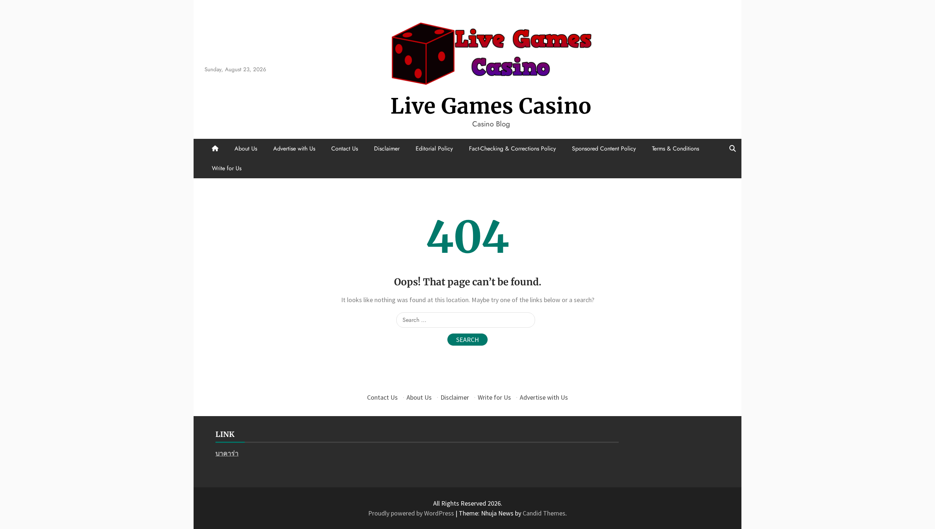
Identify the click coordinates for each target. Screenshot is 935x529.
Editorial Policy (434, 148)
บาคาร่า (226, 453)
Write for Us (226, 168)
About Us (245, 148)
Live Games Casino (491, 106)
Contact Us (344, 148)
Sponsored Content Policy (604, 148)
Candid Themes (544, 513)
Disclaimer (387, 148)
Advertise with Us (294, 148)
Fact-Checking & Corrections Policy (512, 148)
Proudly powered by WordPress (411, 513)
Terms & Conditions (675, 148)
